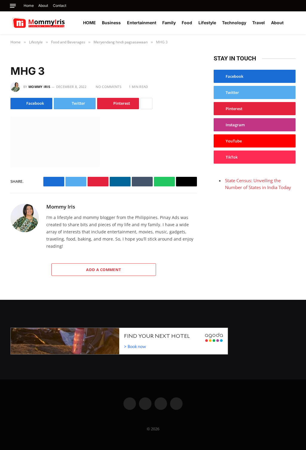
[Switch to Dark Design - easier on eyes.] (294, 22)
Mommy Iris (39, 86)
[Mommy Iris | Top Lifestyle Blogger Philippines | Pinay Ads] (51, 22)
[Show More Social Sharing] (146, 103)
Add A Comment (103, 269)
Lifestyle (207, 22)
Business (111, 22)
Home (29, 5)
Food (187, 22)
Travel (258, 22)
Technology (234, 22)
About (43, 5)
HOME (89, 22)
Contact (59, 5)
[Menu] (13, 5)
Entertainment (141, 22)
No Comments (108, 86)
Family (169, 22)
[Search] (295, 5)
